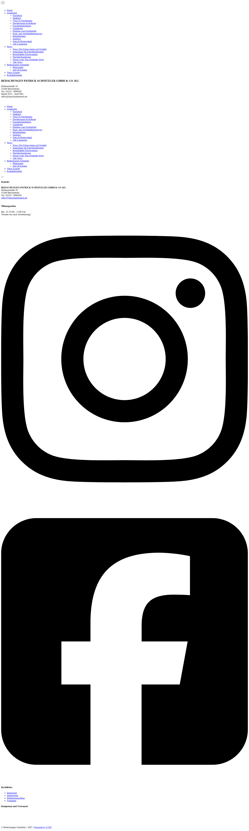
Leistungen (12, 13)
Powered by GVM (42, 827)
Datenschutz (12, 795)
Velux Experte (13, 72)
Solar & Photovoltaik (22, 41)
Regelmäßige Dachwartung (25, 54)
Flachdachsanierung (22, 57)
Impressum (12, 793)
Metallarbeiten (19, 36)
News (9, 46)
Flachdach (17, 15)
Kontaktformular (14, 75)
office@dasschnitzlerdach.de (14, 198)
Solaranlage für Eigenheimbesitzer (28, 52)
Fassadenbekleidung (22, 26)
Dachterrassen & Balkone (24, 23)
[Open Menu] (2, 176)
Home (10, 10)
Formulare (11, 800)
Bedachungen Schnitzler (18, 65)
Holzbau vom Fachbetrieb (24, 31)
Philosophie (18, 67)
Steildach (17, 18)
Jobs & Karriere (20, 70)
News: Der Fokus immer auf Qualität (29, 49)
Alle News (17, 62)
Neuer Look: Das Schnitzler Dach (28, 59)
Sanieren (17, 39)
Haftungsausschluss (16, 798)
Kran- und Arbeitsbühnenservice (27, 33)
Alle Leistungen (20, 44)
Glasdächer (18, 28)
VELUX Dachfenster (22, 20)
